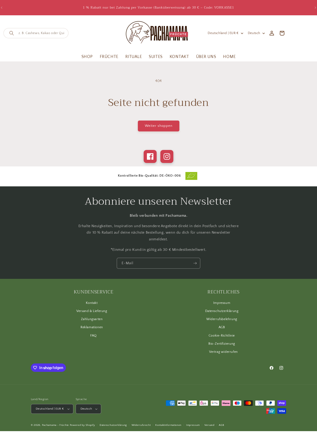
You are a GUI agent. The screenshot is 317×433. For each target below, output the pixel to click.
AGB (222, 327)
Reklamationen (92, 327)
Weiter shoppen (158, 126)
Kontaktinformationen (168, 425)
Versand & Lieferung (91, 311)
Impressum (221, 303)
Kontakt (91, 303)
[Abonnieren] (195, 263)
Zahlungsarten (92, 319)
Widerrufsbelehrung (221, 319)
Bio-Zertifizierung (221, 344)
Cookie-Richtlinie (222, 335)
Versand (209, 425)
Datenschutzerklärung (222, 311)
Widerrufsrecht (141, 425)
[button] (36, 33)
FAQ (93, 335)
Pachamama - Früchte (55, 425)
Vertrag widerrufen (223, 352)
